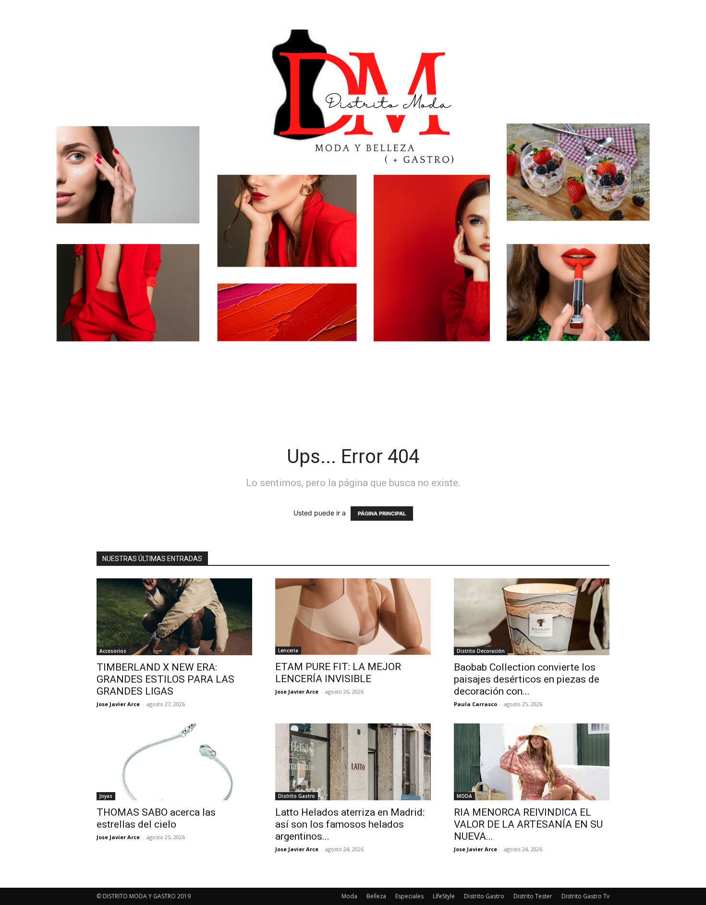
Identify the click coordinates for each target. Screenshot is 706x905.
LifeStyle (444, 896)
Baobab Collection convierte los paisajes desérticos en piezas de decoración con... (526, 679)
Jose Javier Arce (118, 704)
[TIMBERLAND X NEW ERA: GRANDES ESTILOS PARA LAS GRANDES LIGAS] (174, 616)
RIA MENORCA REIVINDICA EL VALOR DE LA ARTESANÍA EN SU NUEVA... (528, 824)
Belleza (376, 896)
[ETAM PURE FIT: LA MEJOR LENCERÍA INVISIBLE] (353, 616)
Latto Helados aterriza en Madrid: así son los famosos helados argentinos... (350, 824)
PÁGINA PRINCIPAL (382, 513)
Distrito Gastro (296, 796)
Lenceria (288, 650)
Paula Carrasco (475, 704)
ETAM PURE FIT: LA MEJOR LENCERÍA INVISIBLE (338, 673)
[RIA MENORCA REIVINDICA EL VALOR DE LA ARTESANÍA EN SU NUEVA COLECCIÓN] (531, 761)
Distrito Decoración (481, 651)
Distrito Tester (532, 896)
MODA (464, 796)
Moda (349, 896)
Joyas (105, 796)
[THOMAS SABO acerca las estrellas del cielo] (174, 761)
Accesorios (112, 651)
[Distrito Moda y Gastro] (353, 199)
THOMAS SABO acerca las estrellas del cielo (156, 818)
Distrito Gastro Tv (585, 896)
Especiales (409, 896)
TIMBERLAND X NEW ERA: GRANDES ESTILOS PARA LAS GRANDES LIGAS (165, 679)
